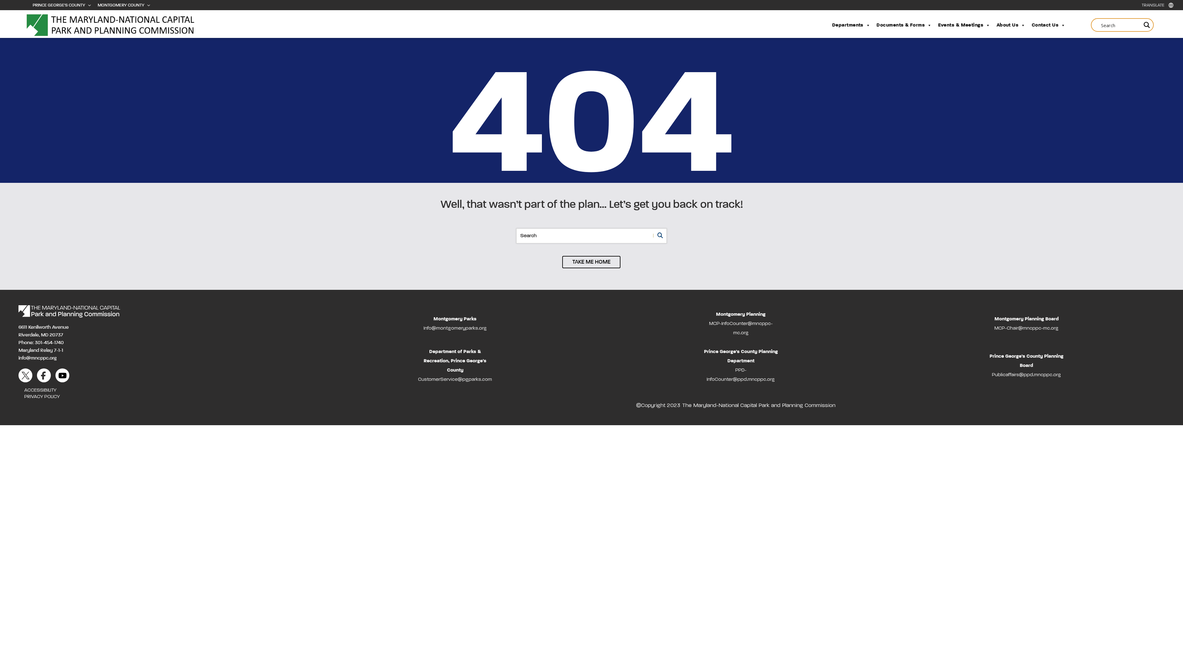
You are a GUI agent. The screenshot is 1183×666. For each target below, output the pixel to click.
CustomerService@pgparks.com (455, 379)
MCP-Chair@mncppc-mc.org (1026, 328)
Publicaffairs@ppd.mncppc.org (1026, 374)
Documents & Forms (900, 25)
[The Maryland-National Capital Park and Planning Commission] (69, 311)
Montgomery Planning (741, 314)
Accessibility (40, 390)
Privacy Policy (42, 396)
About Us (1008, 25)
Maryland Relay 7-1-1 (40, 350)
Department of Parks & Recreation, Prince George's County (455, 361)
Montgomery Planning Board (1026, 319)
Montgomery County (121, 5)
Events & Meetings (961, 25)
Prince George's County (59, 5)
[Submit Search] (1145, 24)
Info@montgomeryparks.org (455, 328)
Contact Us (1045, 25)
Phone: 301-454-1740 (41, 342)
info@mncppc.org (37, 358)
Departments (848, 25)
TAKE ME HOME (591, 262)
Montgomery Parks (455, 319)
